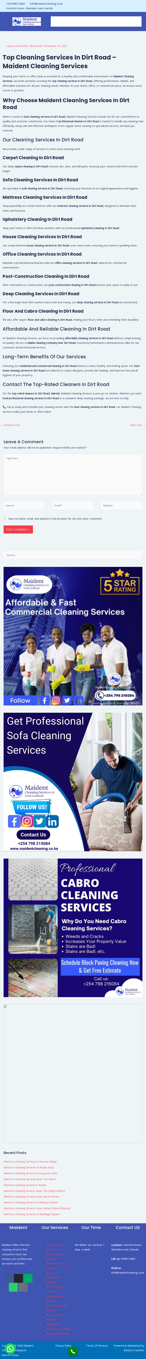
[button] (96, 21)
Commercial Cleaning (58, 1329)
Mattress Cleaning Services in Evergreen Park (30, 1173)
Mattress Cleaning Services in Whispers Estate (31, 1202)
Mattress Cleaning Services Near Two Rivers (30, 1179)
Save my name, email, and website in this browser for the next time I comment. (55, 518)
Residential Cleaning (58, 1333)
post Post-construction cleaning (53, 1277)
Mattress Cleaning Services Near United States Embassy (37, 1208)
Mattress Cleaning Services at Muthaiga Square (32, 1214)
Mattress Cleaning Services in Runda (25, 1185)
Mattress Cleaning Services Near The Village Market (34, 1191)
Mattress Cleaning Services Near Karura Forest (31, 1196)
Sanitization (53, 1324)
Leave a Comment (17, 46)
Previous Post (10, 425)
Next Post (138, 425)
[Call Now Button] (73, 1351)
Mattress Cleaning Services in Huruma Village (30, 1161)
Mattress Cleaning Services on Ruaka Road (29, 1167)
